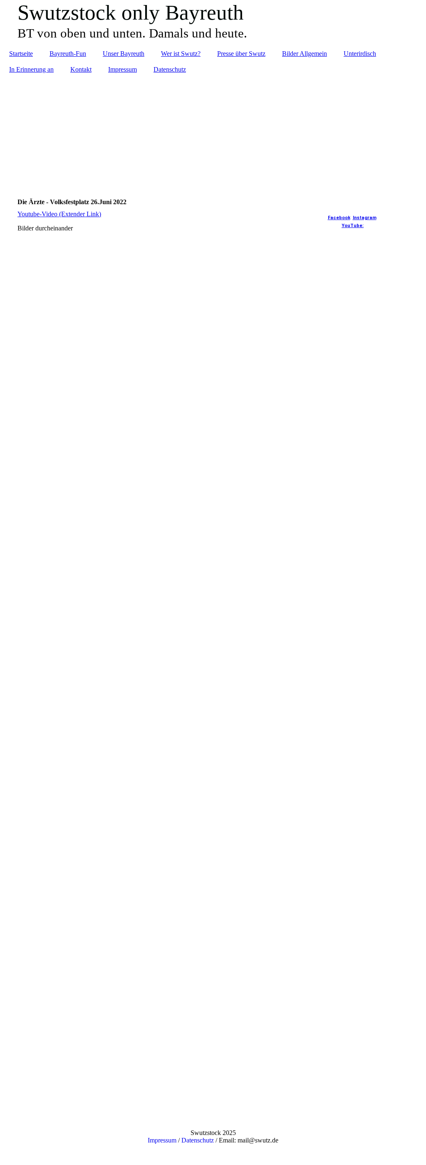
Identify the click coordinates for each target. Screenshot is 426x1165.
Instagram (364, 217)
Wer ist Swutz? (181, 53)
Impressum (122, 69)
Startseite (21, 53)
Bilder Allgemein (304, 53)
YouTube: (353, 225)
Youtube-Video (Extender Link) (59, 214)
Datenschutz (170, 69)
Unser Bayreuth (123, 53)
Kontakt (81, 69)
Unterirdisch (360, 53)
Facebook (339, 217)
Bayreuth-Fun (68, 53)
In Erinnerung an (31, 69)
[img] (213, 132)
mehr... (26, 1048)
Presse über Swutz (241, 53)
